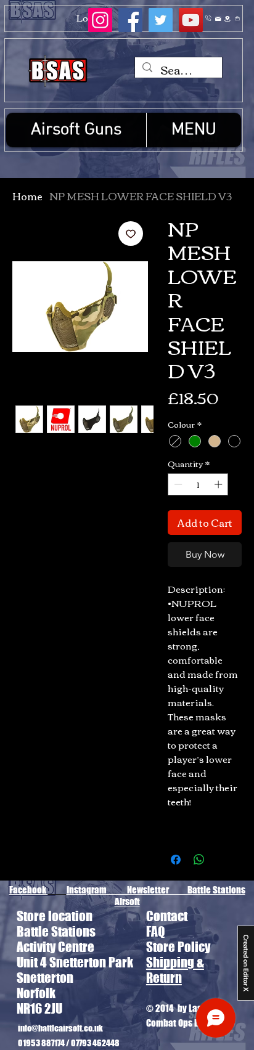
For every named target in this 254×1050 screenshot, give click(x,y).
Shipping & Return (175, 969)
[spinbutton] (198, 484)
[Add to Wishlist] (130, 233)
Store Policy (178, 946)
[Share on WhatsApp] (199, 859)
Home (27, 196)
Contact (166, 916)
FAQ (155, 931)
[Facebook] (130, 20)
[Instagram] (100, 20)
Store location (54, 916)
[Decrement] (177, 484)
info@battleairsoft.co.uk (60, 1027)
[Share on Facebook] (175, 859)
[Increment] (219, 484)
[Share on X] (222, 859)
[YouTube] (191, 20)
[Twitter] (161, 20)
